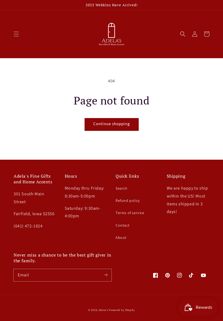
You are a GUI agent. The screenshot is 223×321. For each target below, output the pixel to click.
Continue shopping (111, 124)
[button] (16, 34)
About (121, 237)
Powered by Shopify (122, 310)
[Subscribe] (106, 275)
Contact (122, 225)
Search (122, 188)
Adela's (104, 310)
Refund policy (128, 200)
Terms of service (130, 213)
